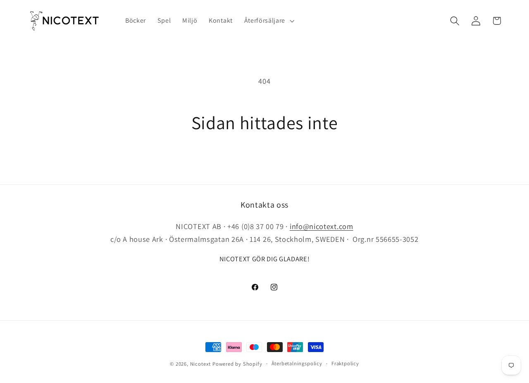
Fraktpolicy (345, 363)
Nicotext (200, 363)
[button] (268, 21)
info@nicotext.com (321, 226)
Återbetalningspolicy (297, 363)
